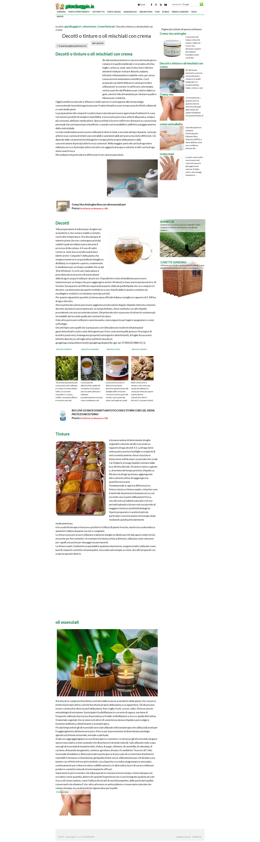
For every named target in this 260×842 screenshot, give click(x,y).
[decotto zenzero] (143, 367)
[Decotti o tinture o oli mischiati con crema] (173, 81)
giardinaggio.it (73, 26)
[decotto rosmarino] (93, 367)
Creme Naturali (106, 26)
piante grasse (114, 12)
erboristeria (145, 12)
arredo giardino (180, 12)
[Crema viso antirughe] (173, 47)
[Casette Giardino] (182, 278)
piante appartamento (79, 12)
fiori (157, 12)
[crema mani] (173, 168)
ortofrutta (98, 12)
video (194, 12)
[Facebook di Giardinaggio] (151, 5)
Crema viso (62, 792)
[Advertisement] (87, 23)
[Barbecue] (182, 237)
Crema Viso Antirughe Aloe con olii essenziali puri (99, 204)
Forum (142, 5)
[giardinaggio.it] (75, 6)
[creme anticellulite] (173, 138)
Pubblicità (196, 837)
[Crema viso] (73, 802)
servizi (60, 16)
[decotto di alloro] (68, 367)
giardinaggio (130, 12)
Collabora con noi (183, 837)
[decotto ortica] (118, 367)
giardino (61, 12)
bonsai (165, 12)
